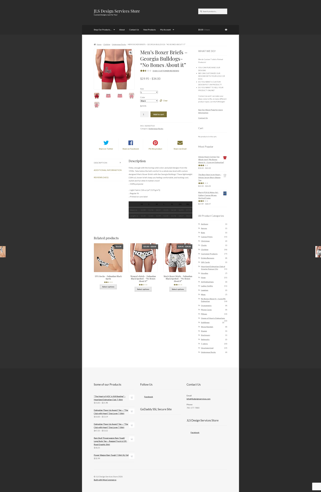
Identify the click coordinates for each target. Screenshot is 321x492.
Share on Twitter (106, 149)
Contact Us (134, 29)
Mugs (203, 294)
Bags (203, 232)
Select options (108, 287)
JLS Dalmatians (207, 282)
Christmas (205, 241)
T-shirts (204, 344)
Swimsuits (205, 339)
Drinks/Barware (207, 258)
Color (142, 97)
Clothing (106, 44)
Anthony (204, 224)
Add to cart (158, 114)
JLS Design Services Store (117, 11)
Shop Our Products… (103, 29)
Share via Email (180, 149)
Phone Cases (206, 310)
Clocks (204, 245)
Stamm (204, 331)
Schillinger (205, 322)
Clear (165, 100)
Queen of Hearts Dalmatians (213, 318)
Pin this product (155, 149)
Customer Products (209, 254)
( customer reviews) (166, 71)
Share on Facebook (131, 149)
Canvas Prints (207, 237)
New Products (149, 29)
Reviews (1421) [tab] (101, 177)
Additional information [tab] (108, 170)
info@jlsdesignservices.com (198, 399)
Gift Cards (205, 262)
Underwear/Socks (119, 44)
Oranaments (206, 305)
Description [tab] (100, 162)
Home (99, 44)
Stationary (205, 335)
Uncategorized (207, 348)
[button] (131, 53)
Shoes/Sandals (207, 327)
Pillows (204, 314)
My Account (165, 29)
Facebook (148, 396)
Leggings (204, 290)
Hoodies (204, 273)
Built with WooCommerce (105, 480)
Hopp (203, 277)
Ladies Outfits (207, 286)
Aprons (204, 228)
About (122, 29)
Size (142, 89)
